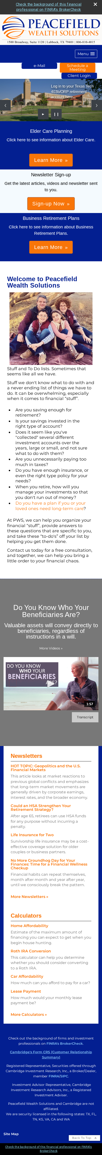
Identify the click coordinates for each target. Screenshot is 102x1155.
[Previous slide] (5, 105)
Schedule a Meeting (77, 67)
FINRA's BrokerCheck (64, 1043)
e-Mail (39, 65)
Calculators (26, 915)
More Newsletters (29, 896)
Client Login (79, 75)
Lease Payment (26, 991)
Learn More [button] (48, 160)
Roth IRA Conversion (31, 951)
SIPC (64, 1076)
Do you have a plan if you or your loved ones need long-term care (50, 506)
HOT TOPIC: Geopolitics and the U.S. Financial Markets (46, 768)
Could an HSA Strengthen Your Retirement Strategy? (41, 808)
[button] (86, 54)
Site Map (11, 1134)
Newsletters (26, 756)
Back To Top (82, 1138)
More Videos (51, 648)
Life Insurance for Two (32, 835)
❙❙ (56, 114)
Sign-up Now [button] (48, 204)
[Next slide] (96, 105)
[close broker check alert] (95, 4)
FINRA (54, 1076)
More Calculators (29, 1014)
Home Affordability (29, 926)
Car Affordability (27, 976)
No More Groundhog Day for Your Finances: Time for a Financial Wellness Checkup (49, 864)
